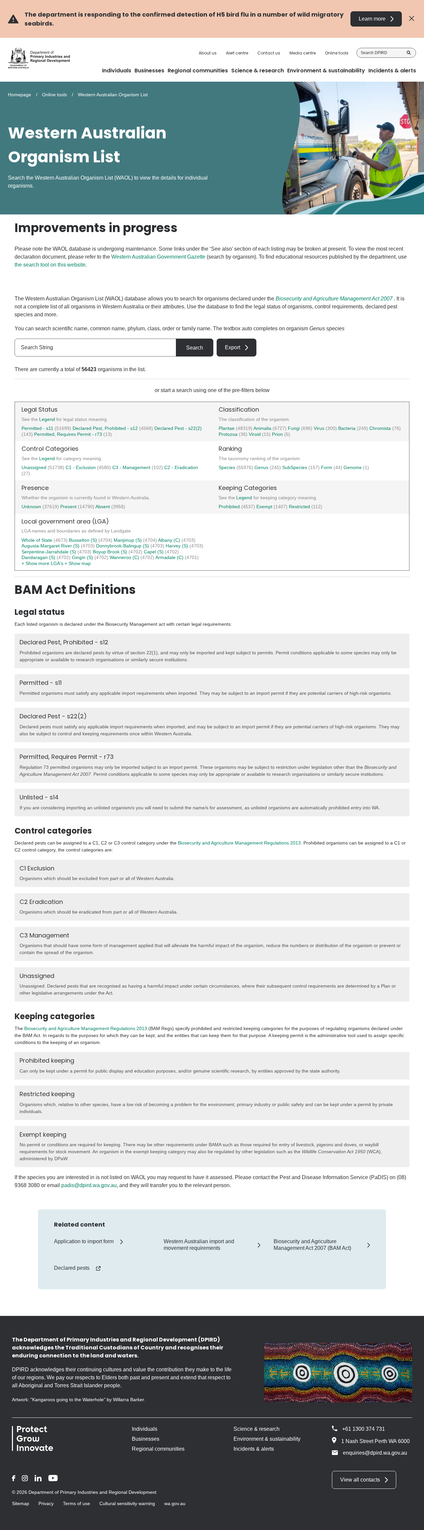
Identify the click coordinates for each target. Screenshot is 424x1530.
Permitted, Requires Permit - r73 (68, 434)
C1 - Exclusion (81, 467)
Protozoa (229, 434)
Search (409, 52)
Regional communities (158, 1449)
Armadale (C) (170, 557)
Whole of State (38, 540)
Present (69, 506)
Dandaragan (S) (39, 557)
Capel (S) (154, 551)
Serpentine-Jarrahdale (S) (50, 551)
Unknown (32, 506)
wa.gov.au (175, 1503)
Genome (353, 467)
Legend (47, 419)
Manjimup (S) (128, 540)
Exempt (265, 506)
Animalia (263, 428)
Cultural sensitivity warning (127, 1503)
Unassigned (35, 467)
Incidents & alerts (254, 1449)
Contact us (268, 53)
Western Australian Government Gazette (158, 257)
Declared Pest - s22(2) (178, 428)
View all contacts (360, 1480)
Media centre (303, 53)
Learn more (372, 19)
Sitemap (20, 1503)
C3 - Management (132, 467)
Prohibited (230, 506)
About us (208, 53)
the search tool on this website (50, 265)
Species (228, 467)
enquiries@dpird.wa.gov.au (375, 1453)
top (410, 1520)
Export (232, 347)
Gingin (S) (83, 557)
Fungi (294, 428)
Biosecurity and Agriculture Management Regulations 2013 (239, 843)
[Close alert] (411, 18)
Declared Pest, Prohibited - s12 (105, 428)
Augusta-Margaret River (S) (51, 545)
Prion (278, 434)
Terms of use (76, 1503)
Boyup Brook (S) (111, 551)
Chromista (380, 428)
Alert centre (237, 53)
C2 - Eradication (181, 467)
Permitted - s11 (37, 428)
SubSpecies (295, 467)
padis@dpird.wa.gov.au (89, 1185)
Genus (262, 467)
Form (327, 467)
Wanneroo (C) (125, 557)
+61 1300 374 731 (363, 1429)
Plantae (227, 428)
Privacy (46, 1503)
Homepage (19, 94)
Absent (103, 506)
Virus (320, 428)
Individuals (144, 1429)
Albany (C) (170, 540)
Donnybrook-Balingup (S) (123, 545)
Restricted (300, 506)
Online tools (336, 53)
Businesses (145, 1439)
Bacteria (347, 428)
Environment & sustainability (267, 1439)
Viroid (255, 434)
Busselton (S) (83, 540)
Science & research (257, 1429)
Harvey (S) (177, 545)
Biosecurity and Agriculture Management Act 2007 (334, 298)
